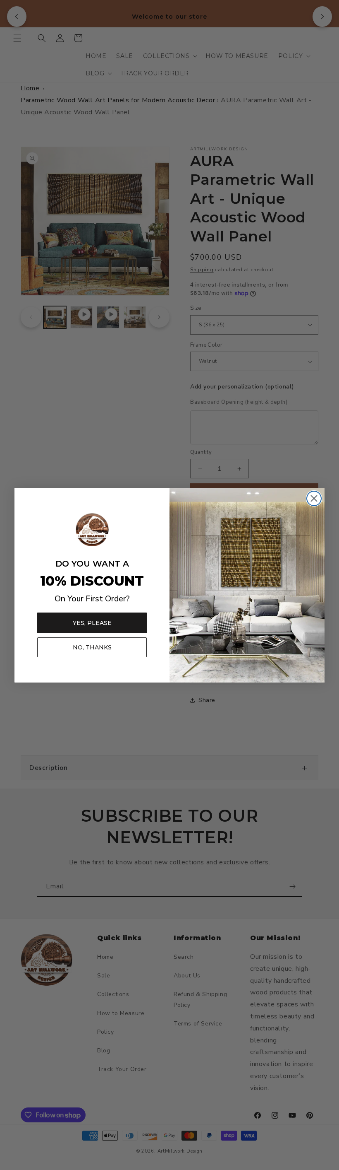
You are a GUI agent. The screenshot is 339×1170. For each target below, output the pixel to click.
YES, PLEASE (92, 623)
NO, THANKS (92, 647)
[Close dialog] (314, 498)
